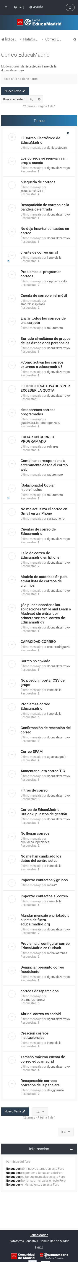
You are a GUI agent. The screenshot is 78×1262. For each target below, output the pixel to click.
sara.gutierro (56, 518)
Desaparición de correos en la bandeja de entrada (45, 207)
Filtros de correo (34, 790)
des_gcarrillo (55, 1090)
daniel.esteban (31, 66)
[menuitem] (19, 7)
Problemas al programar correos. (41, 274)
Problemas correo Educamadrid (35, 706)
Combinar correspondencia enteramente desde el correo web (44, 465)
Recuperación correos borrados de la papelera (40, 1082)
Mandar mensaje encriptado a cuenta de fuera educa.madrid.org (45, 919)
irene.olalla (49, 66)
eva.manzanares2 (33, 999)
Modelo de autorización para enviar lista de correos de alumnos (44, 581)
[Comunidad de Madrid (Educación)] (23, 1256)
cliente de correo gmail (39, 252)
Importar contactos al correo (44, 896)
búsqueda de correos (38, 182)
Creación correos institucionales (35, 1035)
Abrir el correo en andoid (41, 1014)
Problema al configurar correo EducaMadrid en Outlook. (45, 945)
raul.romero (55, 328)
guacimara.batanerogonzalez (40, 423)
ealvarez (52, 446)
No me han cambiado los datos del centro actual (41, 858)
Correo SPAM (32, 751)
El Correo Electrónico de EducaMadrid (40, 140)
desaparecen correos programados (38, 412)
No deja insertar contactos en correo (45, 230)
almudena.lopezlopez (35, 842)
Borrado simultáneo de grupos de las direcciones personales (46, 340)
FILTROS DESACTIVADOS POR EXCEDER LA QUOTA (45, 388)
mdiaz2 (52, 885)
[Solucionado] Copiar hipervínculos (38, 487)
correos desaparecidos (40, 991)
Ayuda (39, 1247)
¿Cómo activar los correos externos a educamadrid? (42, 364)
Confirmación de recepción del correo (46, 730)
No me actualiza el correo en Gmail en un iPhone (44, 511)
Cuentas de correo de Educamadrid (38, 531)
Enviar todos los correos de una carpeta (43, 320)
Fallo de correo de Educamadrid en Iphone (40, 555)
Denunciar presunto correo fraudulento (42, 969)
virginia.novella (57, 281)
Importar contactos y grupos (44, 880)
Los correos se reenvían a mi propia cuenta (44, 160)
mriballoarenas (57, 953)
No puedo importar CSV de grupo (43, 682)
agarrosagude (56, 756)
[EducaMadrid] (54, 1256)
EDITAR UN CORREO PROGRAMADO (37, 439)
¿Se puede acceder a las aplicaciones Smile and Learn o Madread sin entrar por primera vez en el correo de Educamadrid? (46, 613)
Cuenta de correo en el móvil (44, 295)
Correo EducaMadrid (25, 55)
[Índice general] (39, 22)
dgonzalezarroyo (12, 70)
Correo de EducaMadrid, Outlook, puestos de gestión (44, 811)
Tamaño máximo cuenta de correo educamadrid (43, 1059)
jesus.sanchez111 (33, 190)
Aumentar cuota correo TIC (43, 771)
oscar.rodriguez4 (58, 647)
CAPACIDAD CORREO (38, 641)
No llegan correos (35, 833)
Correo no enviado (35, 661)
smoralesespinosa (33, 304)
